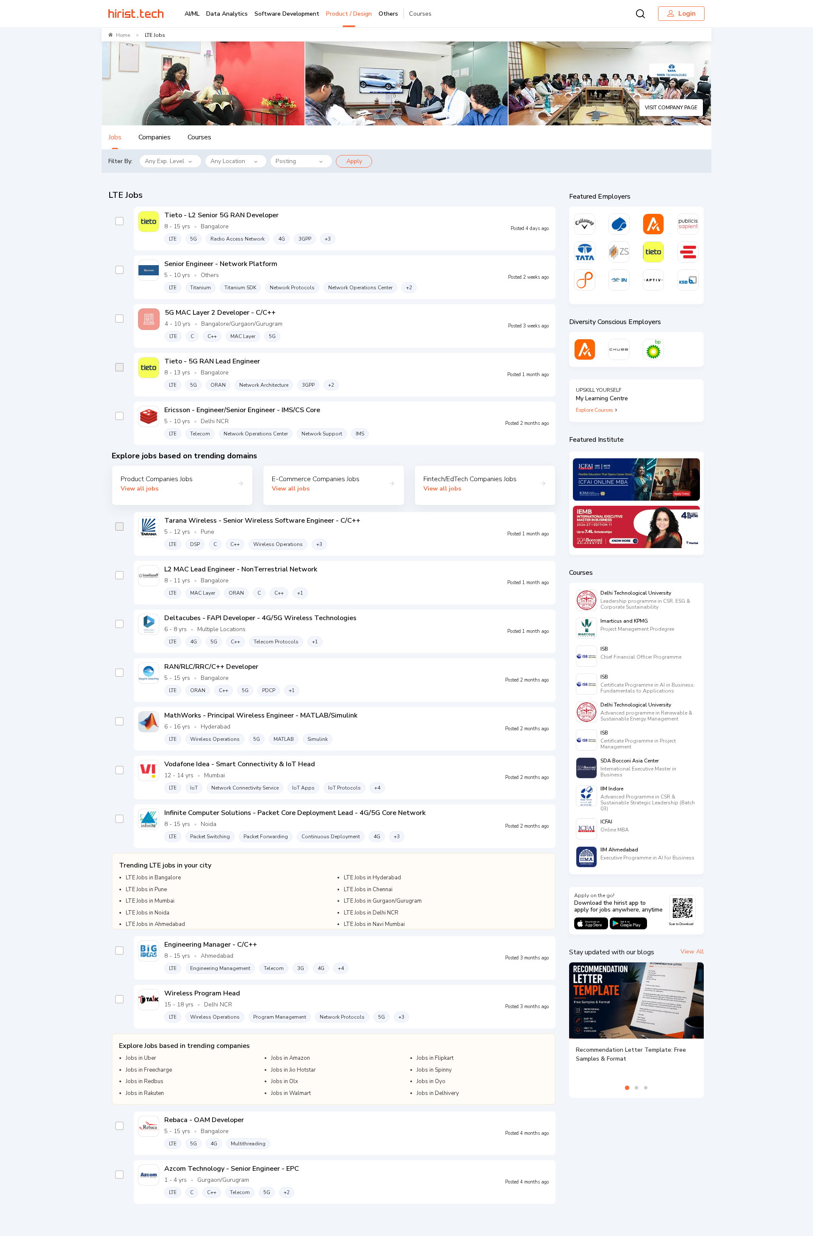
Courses (420, 14)
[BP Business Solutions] (653, 349)
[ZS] (619, 252)
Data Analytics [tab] (227, 14)
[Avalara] (653, 224)
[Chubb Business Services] (619, 349)
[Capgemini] (619, 224)
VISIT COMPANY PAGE (671, 107)
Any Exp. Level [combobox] (164, 161)
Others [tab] (388, 14)
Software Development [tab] (286, 14)
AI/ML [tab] (192, 14)
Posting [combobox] (286, 161)
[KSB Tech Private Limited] (688, 280)
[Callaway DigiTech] (584, 224)
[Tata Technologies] (584, 252)
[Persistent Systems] (584, 280)
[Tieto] (653, 252)
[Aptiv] (653, 280)
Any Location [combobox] (227, 161)
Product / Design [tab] (349, 14)
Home (123, 35)
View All (692, 952)
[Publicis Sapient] (688, 224)
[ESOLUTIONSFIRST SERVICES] (688, 252)
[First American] (619, 280)
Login (687, 13)
